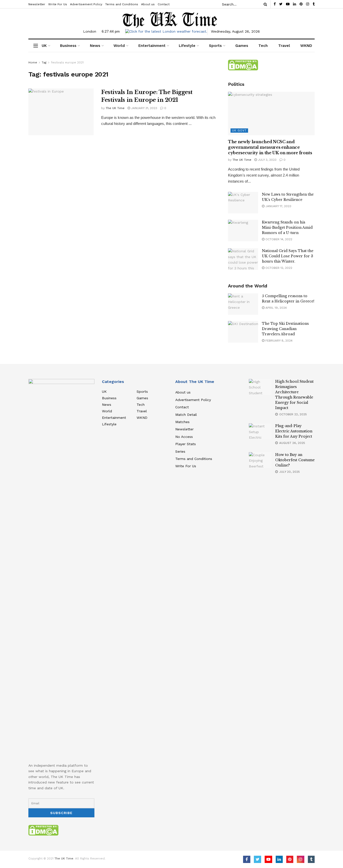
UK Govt (239, 130)
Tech (263, 45)
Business (68, 45)
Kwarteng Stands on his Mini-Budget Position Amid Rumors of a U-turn (287, 227)
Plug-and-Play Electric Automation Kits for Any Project (293, 431)
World (119, 45)
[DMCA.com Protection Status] (243, 65)
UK (44, 45)
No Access (184, 437)
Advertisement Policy (86, 4)
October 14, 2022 (278, 239)
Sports (215, 45)
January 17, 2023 (277, 206)
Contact (163, 4)
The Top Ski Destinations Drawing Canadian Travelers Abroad (285, 328)
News (95, 45)
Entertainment (151, 45)
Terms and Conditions (121, 4)
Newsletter (36, 4)
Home (32, 62)
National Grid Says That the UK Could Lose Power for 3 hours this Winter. (287, 256)
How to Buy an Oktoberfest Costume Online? (295, 459)
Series (180, 451)
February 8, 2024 (278, 340)
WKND (306, 45)
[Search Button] (264, 4)
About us (148, 4)
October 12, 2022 (278, 268)
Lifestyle (187, 45)
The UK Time (115, 108)
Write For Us (57, 4)
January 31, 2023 (143, 108)
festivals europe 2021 (67, 62)
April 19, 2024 (275, 307)
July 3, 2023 (266, 160)
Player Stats (185, 444)
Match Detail (186, 415)
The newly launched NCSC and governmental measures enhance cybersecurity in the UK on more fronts (270, 147)
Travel (284, 45)
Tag (44, 62)
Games (241, 45)
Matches (182, 422)
